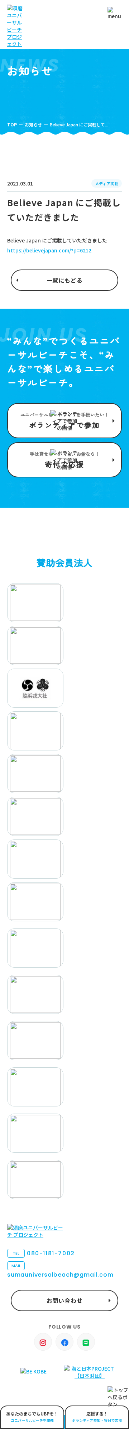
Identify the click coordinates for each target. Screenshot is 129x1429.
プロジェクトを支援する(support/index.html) (64, 421)
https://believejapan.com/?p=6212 (49, 250)
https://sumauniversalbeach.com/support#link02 (64, 460)
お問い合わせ (65, 1300)
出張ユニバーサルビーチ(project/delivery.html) (32, 1417)
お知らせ (33, 124)
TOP (12, 124)
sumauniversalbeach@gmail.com (60, 1271)
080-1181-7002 (44, 1253)
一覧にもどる (65, 280)
